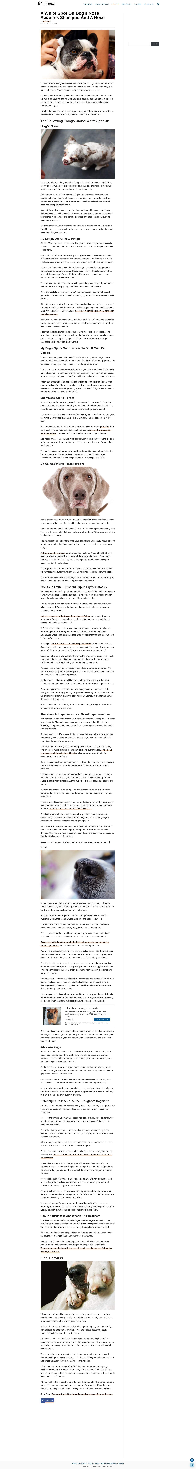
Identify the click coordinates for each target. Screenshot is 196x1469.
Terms (96, 1463)
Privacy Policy (87, 1463)
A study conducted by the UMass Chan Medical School (65, 616)
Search (155, 44)
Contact (120, 1463)
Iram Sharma (46, 21)
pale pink (104, 427)
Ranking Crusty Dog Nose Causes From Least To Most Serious (82, 1394)
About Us (76, 1463)
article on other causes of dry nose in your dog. (70, 808)
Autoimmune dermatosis (53, 553)
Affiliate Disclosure (108, 1463)
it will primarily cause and (71, 644)
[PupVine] (56, 4)
